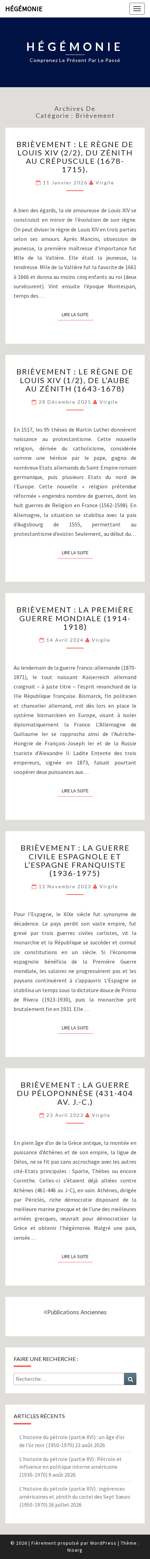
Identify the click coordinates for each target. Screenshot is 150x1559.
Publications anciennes (77, 1312)
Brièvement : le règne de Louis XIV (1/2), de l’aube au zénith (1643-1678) (75, 380)
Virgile (105, 182)
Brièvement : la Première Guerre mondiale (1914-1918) (75, 618)
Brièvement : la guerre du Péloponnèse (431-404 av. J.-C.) (75, 1093)
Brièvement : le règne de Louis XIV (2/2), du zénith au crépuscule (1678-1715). (75, 156)
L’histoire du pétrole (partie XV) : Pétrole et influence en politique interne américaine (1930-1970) (70, 1466)
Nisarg (75, 1550)
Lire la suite (77, 314)
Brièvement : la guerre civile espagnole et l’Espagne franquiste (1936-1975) (75, 860)
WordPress (103, 1543)
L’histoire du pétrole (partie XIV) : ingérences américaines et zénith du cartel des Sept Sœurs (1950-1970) (74, 1496)
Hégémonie (24, 8)
